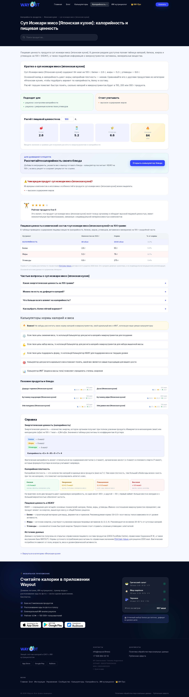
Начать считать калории (107, 362)
